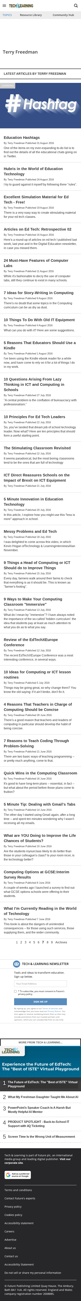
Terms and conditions (18, 1190)
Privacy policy (13, 1206)
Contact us (11, 1256)
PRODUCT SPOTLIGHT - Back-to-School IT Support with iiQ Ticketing (38, 1124)
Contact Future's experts (20, 1198)
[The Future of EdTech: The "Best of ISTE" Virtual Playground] (40, 1068)
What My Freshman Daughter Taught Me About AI (43, 1097)
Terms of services (50, 1008)
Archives (61, 942)
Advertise (10, 1239)
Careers (9, 1231)
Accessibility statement (19, 1223)
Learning (8, 85)
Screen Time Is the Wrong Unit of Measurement (41, 1136)
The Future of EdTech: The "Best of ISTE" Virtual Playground (42, 1084)
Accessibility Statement (19, 1264)
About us (10, 1248)
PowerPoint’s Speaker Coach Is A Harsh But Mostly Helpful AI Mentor (39, 1109)
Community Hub (63, 15)
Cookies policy (13, 1215)
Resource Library (31, 15)
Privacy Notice (54, 1011)
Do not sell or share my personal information (33, 1273)
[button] (4, 5)
